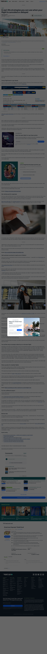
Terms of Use (19, 332)
